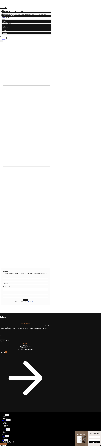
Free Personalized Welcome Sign (8, 442)
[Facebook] (0, 317)
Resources (3, 436)
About (3, 10)
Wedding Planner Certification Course (4, 340)
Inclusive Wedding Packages (29, 328)
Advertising (1, 334)
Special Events (4, 420)
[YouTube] (5, 317)
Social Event (5, 24)
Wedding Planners (5, 12)
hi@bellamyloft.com (23, 347)
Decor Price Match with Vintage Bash (8, 15)
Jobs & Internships (2, 339)
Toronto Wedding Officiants (37, 328)
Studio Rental (5, 32)
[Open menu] (1, 41)
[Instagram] (3, 317)
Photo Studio (4, 429)
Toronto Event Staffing (3, 341)
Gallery (3, 13)
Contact (3, 433)
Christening (5, 26)
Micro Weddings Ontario (8, 328)
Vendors (1, 336)
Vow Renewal (5, 21)
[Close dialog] (99, 432)
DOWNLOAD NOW (94, 442)
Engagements (5, 33)
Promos (3, 440)
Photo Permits (5, 22)
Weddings (4, 432)
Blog (0, 335)
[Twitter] (1, 317)
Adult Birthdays (5, 27)
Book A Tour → (4, 443)
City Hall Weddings (18, 328)
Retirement (4, 30)
